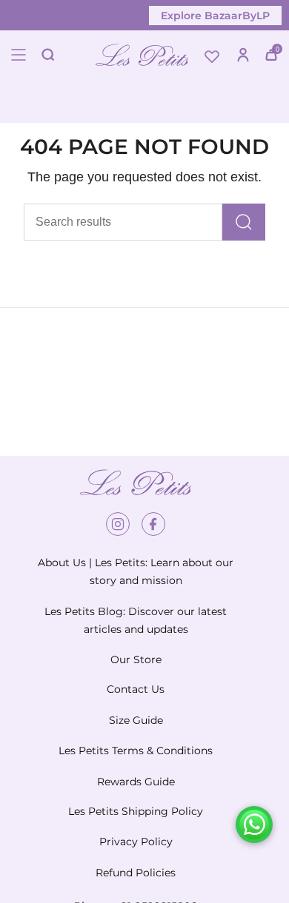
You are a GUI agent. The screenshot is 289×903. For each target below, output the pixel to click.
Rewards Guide (136, 781)
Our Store (136, 659)
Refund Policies (136, 872)
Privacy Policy (136, 841)
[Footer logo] (135, 482)
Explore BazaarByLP (215, 15)
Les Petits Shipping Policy (135, 811)
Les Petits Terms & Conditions (136, 750)
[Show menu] (18, 55)
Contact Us (136, 689)
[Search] (243, 222)
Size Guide (136, 720)
